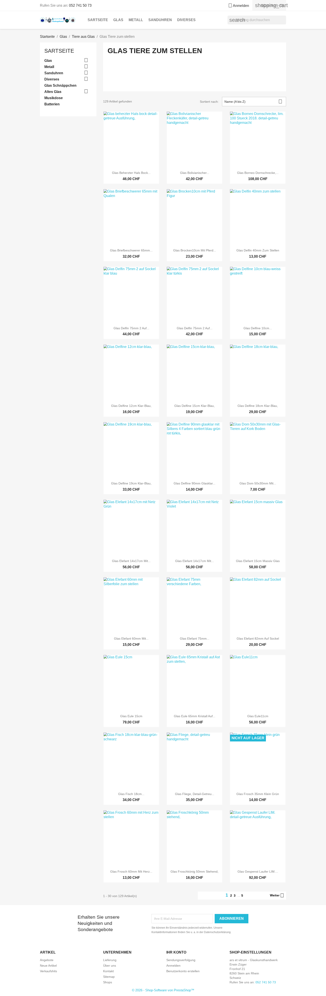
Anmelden (173, 965)
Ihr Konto (176, 952)
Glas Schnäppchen (60, 85)
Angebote (46, 960)
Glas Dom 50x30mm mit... (258, 483)
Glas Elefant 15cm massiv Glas (258, 561)
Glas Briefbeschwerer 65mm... (131, 250)
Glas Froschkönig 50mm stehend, (194, 871)
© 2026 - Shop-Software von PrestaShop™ (163, 990)
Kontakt (108, 971)
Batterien (52, 104)
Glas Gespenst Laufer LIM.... (258, 871)
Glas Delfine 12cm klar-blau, (131, 406)
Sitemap (109, 976)
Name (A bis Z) (253, 101)
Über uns (109, 965)
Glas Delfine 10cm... (258, 328)
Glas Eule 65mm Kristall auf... (194, 716)
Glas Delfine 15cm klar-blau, (194, 406)
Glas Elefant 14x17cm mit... (131, 561)
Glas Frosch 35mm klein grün (257, 794)
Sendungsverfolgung (180, 960)
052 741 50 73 (80, 5)
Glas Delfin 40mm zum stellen (257, 250)
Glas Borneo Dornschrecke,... (258, 173)
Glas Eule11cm (257, 716)
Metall (136, 20)
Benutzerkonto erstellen (183, 971)
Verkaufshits (48, 971)
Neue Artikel (48, 965)
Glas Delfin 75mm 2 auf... (131, 328)
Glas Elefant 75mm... (194, 638)
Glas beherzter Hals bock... (131, 173)
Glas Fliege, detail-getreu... (194, 794)
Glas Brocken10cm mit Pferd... (194, 250)
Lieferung (109, 960)
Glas (118, 20)
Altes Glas (52, 92)
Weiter (277, 895)
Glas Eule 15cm (131, 716)
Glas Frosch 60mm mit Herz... (131, 871)
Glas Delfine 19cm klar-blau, (131, 483)
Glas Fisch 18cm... (131, 794)
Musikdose (53, 98)
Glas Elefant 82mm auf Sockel (258, 638)
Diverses (186, 20)
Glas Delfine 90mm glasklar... (194, 483)
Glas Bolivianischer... (194, 173)
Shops (107, 982)
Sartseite (98, 20)
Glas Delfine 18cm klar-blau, (258, 406)
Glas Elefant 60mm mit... (131, 638)
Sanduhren (160, 20)
